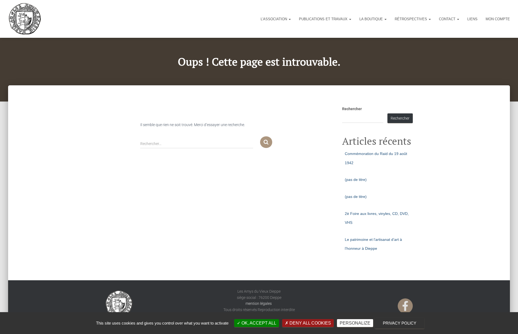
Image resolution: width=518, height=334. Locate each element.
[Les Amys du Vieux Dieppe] (24, 19)
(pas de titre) (356, 179)
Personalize (355, 323)
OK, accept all (258, 323)
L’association (274, 19)
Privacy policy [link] (399, 323)
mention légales (259, 303)
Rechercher (352, 109)
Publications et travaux (324, 19)
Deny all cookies (309, 323)
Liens (472, 19)
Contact (447, 19)
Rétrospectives (411, 19)
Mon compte (498, 19)
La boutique (371, 19)
